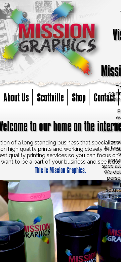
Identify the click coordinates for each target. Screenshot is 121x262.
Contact (104, 97)
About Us (16, 97)
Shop (79, 97)
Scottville (50, 97)
